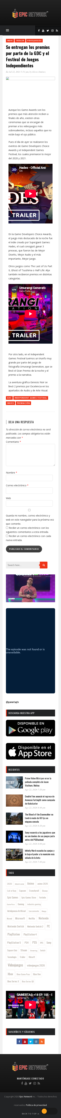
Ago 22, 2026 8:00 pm (35, 843)
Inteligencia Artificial (16, 911)
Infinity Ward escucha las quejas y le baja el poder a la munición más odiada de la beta (40, 854)
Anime (30, 883)
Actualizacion (19, 883)
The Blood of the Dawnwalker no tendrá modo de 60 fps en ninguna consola (39, 818)
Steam (24, 950)
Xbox (10, 974)
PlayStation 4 (30, 934)
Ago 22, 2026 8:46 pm (35, 807)
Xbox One (37, 974)
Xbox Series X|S (28, 981)
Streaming (33, 950)
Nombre (11, 472)
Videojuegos (34, 40)
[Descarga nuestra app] (30, 735)
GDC (9, 398)
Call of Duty (11, 890)
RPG (41, 942)
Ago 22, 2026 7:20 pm (35, 789)
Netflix (32, 918)
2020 (9, 883)
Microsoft (20, 918)
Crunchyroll (34, 890)
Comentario (13, 441)
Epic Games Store (29, 897)
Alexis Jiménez (39, 71)
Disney (45, 890)
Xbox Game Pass (23, 974)
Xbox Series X (13, 981)
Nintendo (44, 918)
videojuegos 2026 (36, 965)
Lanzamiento (34, 911)
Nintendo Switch (15, 926)
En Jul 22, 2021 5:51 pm (17, 71)
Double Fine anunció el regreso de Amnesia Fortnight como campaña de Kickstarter (40, 799)
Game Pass (11, 904)
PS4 (27, 942)
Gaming (21, 904)
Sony (48, 942)
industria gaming (34, 904)
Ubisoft (32, 957)
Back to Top (29, 1113)
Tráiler (20, 40)
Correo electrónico (17, 485)
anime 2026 (42, 883)
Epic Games (12, 897)
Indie (10, 40)
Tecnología (11, 957)
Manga (44, 911)
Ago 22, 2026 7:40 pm (35, 861)
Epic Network (25, 1096)
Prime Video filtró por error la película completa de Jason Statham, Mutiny (38, 781)
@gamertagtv (12, 702)
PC (48, 926)
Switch (42, 950)
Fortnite (42, 897)
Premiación (23, 403)
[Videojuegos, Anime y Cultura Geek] (31, 18)
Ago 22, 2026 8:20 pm (35, 825)
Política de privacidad (36, 1105)
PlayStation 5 (14, 942)
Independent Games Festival (31, 398)
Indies (10, 403)
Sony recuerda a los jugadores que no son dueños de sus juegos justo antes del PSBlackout (40, 836)
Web (8, 498)
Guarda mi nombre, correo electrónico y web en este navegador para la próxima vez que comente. (30, 519)
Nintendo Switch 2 (35, 926)
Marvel (9, 918)
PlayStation (13, 934)
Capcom (22, 890)
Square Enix (12, 950)
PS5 (34, 942)
